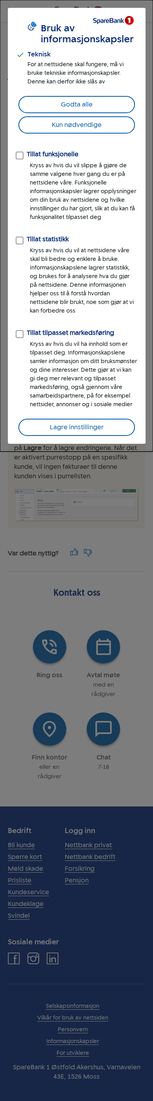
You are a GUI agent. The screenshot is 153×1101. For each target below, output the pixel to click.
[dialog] (76, 226)
